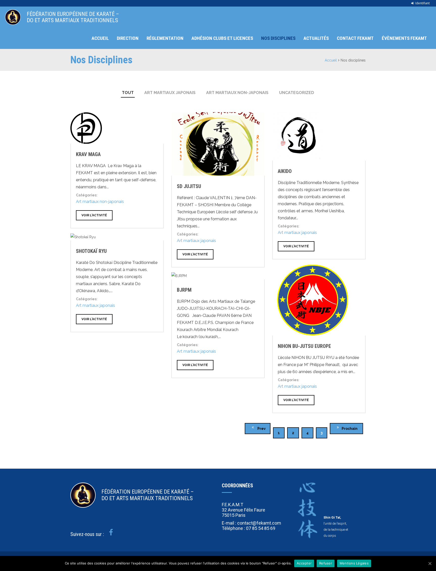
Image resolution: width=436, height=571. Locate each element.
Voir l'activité (94, 215)
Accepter (304, 563)
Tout (128, 92)
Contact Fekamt (355, 38)
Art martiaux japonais (170, 92)
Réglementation (165, 38)
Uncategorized (296, 92)
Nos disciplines (278, 38)
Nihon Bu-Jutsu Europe (304, 346)
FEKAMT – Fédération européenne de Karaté (13, 17)
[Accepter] (429, 563)
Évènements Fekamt (404, 38)
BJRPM (184, 290)
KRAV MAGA (88, 154)
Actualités (316, 38)
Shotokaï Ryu (91, 251)
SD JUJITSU (189, 186)
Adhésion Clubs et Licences (222, 38)
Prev (261, 429)
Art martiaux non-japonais (237, 92)
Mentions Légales (354, 563)
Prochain (350, 429)
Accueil (100, 38)
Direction (128, 38)
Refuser (325, 563)
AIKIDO (285, 171)
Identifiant (422, 3)
